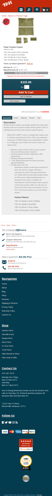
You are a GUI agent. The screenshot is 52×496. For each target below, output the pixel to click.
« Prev (3, 225)
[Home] (7, 4)
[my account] (21, 9)
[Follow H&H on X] (6, 422)
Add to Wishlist (26, 97)
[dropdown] (37, 9)
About (4, 287)
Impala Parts (7, 338)
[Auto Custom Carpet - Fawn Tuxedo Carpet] (6, 22)
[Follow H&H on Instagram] (13, 422)
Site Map (39, 495)
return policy (10, 249)
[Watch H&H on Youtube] (9, 422)
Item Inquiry (14, 101)
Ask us (30, 63)
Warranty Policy (8, 311)
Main (8, 225)
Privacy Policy (7, 307)
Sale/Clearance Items (10, 353)
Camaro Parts (7, 330)
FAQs (4, 295)
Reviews (5, 299)
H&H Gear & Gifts (9, 357)
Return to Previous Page (17, 16)
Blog (4, 291)
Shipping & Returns (10, 303)
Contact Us (6, 314)
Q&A (39, 118)
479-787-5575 (13, 266)
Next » (14, 225)
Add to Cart (26, 92)
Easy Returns (11, 245)
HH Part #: (8, 67)
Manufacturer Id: (11, 70)
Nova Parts (6, 342)
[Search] (28, 9)
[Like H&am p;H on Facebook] (3, 422)
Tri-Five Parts (7, 346)
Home (4, 16)
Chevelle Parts (8, 334)
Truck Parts (6, 350)
